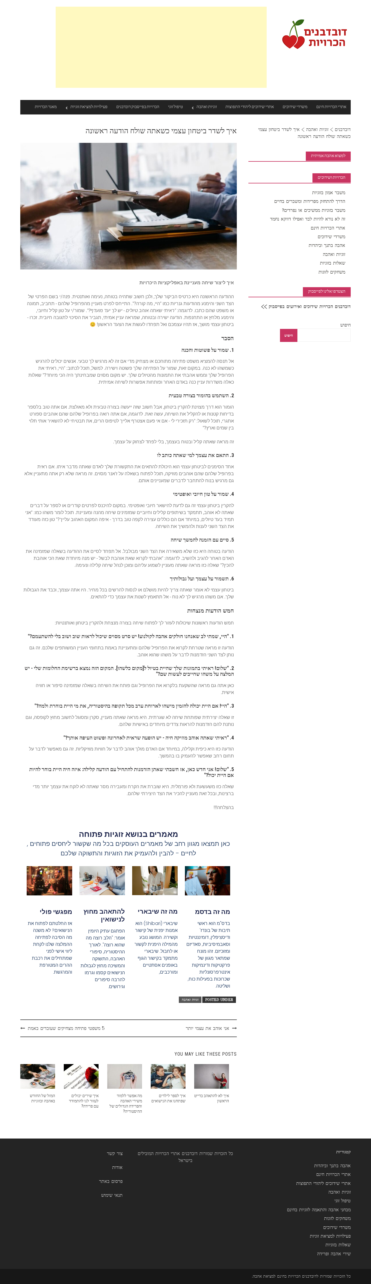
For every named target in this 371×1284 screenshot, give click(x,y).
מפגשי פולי (56, 911)
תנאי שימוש (112, 1195)
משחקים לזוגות (332, 272)
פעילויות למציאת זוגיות (89, 107)
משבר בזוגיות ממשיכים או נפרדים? (313, 210)
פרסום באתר (111, 1181)
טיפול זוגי (175, 107)
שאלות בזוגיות (332, 263)
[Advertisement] (161, 47)
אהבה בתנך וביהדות (327, 245)
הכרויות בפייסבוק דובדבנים (137, 107)
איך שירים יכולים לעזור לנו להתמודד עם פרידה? (84, 1100)
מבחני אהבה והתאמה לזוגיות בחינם (319, 1209)
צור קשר (115, 1153)
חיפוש (345, 325)
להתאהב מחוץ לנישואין (104, 915)
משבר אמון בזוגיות (328, 192)
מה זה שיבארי (158, 911)
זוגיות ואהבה (207, 107)
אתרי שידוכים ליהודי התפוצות (249, 107)
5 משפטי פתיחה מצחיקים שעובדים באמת (66, 1028)
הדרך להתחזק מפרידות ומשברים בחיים (309, 201)
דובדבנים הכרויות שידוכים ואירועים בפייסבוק (310, 306)
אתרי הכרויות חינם (331, 107)
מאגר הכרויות (46, 107)
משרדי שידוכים (295, 107)
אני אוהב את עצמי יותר (207, 1028)
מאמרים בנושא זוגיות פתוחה (128, 834)
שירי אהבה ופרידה (334, 1253)
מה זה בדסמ (212, 911)
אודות (117, 1167)
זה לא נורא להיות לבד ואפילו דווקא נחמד (307, 219)
